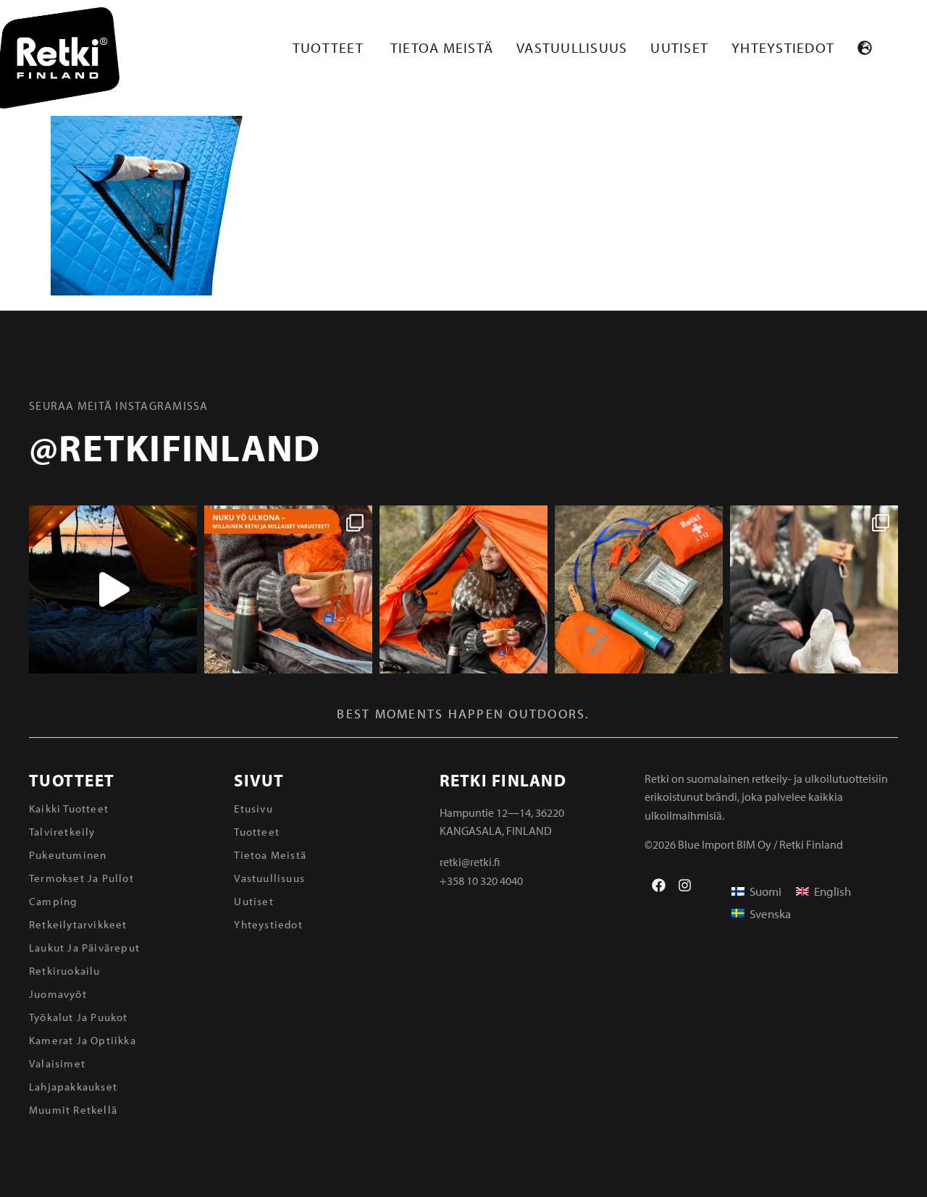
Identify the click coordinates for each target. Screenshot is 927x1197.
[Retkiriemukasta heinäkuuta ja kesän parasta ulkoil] (463, 589)
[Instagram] (685, 885)
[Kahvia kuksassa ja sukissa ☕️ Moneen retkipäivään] (814, 589)
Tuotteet (71, 780)
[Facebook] (659, 885)
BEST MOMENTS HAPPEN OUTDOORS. (463, 713)
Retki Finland (503, 780)
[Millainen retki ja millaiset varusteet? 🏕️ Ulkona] (288, 589)
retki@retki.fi (470, 861)
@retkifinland (174, 447)
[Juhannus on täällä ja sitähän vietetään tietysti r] (639, 589)
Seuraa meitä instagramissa (119, 405)
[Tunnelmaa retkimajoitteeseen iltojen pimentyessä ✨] (113, 589)
